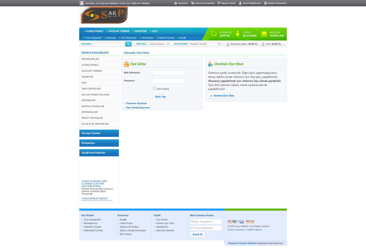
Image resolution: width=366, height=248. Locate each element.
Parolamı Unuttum (136, 103)
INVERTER (141, 31)
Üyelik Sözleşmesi (236, 229)
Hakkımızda (126, 223)
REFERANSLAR (90, 59)
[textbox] (109, 44)
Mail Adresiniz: (132, 72)
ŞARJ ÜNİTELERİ (91, 88)
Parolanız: (129, 80)
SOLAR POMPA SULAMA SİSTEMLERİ (95, 97)
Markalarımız (90, 223)
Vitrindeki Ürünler (92, 227)
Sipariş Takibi (228, 3)
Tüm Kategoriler (93, 37)
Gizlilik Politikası (254, 229)
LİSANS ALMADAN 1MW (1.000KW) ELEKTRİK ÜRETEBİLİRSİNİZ (94, 183)
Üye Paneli (161, 219)
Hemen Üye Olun (165, 223)
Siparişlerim (162, 227)
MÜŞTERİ (277, 34)
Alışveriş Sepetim (165, 230)
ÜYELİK (249, 34)
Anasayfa (183, 3)
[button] (160, 96)
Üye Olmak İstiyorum (138, 107)
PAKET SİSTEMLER (92, 118)
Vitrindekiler (148, 37)
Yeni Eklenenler (129, 37)
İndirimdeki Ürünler (93, 230)
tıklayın (114, 3)
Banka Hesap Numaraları (133, 230)
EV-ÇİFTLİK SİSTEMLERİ (95, 124)
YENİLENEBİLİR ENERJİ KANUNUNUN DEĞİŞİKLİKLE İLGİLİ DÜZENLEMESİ (97, 200)
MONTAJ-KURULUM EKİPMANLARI (93, 109)
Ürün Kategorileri (92, 219)
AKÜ (154, 31)
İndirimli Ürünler (167, 37)
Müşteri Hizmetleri (277, 3)
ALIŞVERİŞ (225, 34)
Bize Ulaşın (126, 234)
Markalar (111, 37)
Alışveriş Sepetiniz (205, 3)
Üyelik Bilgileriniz (252, 3)
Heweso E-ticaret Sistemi (242, 243)
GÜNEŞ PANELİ (94, 31)
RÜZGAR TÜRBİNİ (119, 31)
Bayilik (183, 37)
